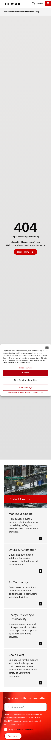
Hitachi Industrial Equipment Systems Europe (22, 12)
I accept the (21, 729)
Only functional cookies (25, 380)
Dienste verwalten (25, 368)
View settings (25, 387)
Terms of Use (38, 392)
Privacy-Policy (25, 392)
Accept (25, 373)
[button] (47, 347)
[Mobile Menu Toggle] (48, 3)
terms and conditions (25, 729)
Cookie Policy (13, 392)
